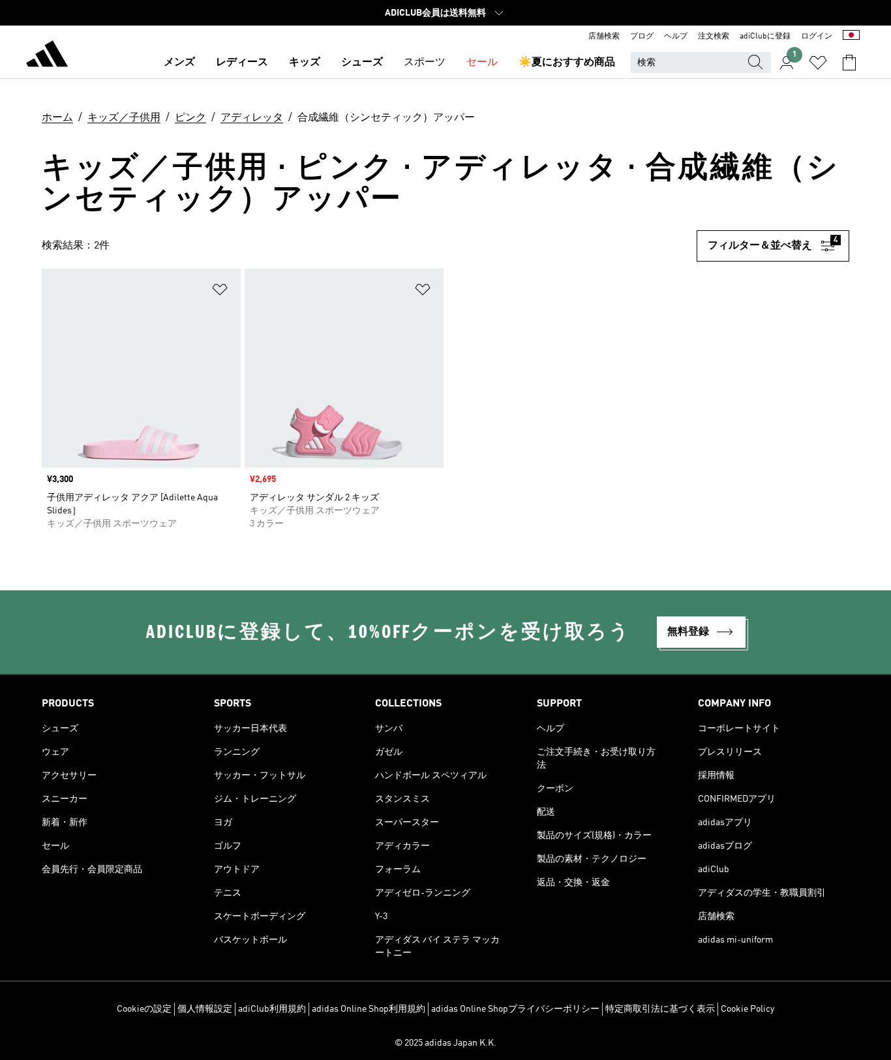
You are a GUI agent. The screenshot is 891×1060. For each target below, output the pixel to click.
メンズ (179, 62)
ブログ (642, 36)
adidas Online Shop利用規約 (368, 1009)
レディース (242, 62)
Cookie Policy (747, 1009)
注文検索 (713, 36)
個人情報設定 (204, 1009)
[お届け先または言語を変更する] (851, 36)
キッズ (304, 62)
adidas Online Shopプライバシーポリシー (515, 1009)
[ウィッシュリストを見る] (818, 62)
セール (482, 62)
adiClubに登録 (765, 36)
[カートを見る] (849, 62)
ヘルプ (675, 36)
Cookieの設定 (144, 1009)
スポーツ (425, 62)
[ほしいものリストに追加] (219, 292)
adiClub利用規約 (272, 1009)
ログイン (816, 36)
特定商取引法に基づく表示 (660, 1009)
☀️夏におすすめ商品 (567, 62)
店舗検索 (604, 36)
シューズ (362, 62)
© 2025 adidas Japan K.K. (445, 1043)
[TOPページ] (47, 56)
